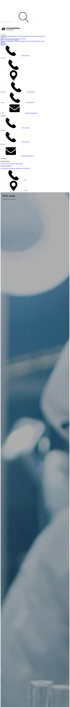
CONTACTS (3, 45)
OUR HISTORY (25, 36)
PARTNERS (3, 43)
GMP (43, 41)
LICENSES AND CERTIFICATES (37, 36)
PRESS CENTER (17, 36)
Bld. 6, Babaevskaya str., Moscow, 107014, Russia (11, 163)
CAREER (3, 42)
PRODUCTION (4, 41)
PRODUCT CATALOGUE (7, 38)
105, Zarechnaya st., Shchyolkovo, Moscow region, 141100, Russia (15, 168)
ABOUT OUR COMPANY (7, 36)
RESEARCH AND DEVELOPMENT (16, 41)
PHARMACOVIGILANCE (19, 38)
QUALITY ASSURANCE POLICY (33, 41)
